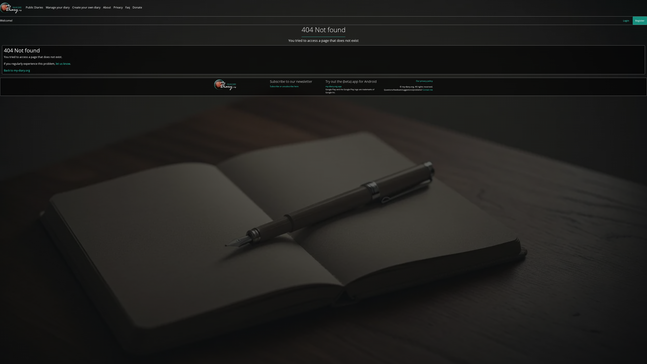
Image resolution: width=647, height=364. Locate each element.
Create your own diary (86, 7)
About (107, 7)
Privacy (118, 7)
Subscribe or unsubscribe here (284, 86)
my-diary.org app (334, 86)
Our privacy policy (424, 81)
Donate (137, 7)
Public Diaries (34, 7)
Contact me (428, 90)
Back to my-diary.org (17, 70)
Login (626, 20)
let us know (63, 64)
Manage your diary (58, 7)
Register (639, 20)
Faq (127, 7)
